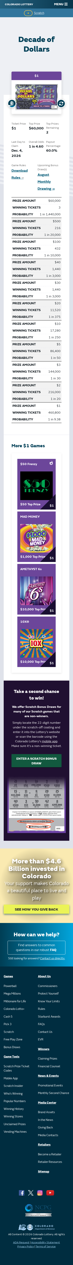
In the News (45, 1120)
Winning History (14, 1109)
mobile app (49, 741)
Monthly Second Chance (53, 1093)
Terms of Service (46, 1246)
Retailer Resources (50, 1162)
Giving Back (45, 1127)
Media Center (47, 1103)
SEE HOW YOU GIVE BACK (36, 909)
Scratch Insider (13, 1086)
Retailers (44, 1145)
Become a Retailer (49, 1154)
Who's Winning (13, 1094)
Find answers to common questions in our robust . (36, 947)
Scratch (39, 13)
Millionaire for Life (15, 1001)
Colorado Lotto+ (14, 1009)
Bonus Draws (12, 1047)
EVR (40, 1039)
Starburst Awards (49, 1017)
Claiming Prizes (47, 1059)
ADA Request (21, 1242)
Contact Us (45, 1032)
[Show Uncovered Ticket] (12, 103)
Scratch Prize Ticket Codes (16, 1069)
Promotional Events (50, 1085)
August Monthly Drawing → (46, 182)
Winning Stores (13, 1116)
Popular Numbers (15, 1101)
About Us (44, 976)
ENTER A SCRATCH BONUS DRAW (36, 761)
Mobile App (11, 1078)
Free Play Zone (13, 1039)
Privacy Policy (25, 1246)
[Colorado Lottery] (19, 4)
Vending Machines (15, 1132)
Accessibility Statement (45, 1242)
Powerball (10, 986)
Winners (43, 1049)
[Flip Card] (61, 103)
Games (8, 976)
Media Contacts (48, 1135)
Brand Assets (46, 1112)
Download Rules (19, 174)
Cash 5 (8, 1017)
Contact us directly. (52, 958)
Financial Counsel (49, 1066)
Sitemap (43, 1171)
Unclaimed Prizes (15, 1124)
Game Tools (11, 1057)
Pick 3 (7, 1024)
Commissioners (47, 986)
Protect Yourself (48, 994)
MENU (58, 4)
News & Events (48, 1076)
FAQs (41, 1024)
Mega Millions (12, 994)
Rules (41, 1009)
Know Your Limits (49, 1001)
